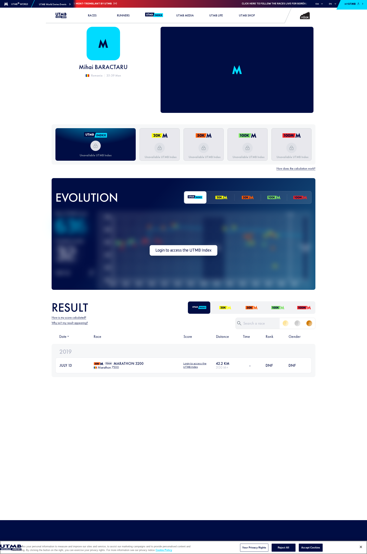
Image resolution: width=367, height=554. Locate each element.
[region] (183, 547)
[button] (55, 4)
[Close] (361, 547)
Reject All (283, 547)
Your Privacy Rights (254, 547)
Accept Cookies (310, 547)
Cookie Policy (164, 550)
